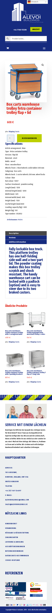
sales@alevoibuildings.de (16, 504)
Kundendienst (11, 524)
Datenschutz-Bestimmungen (17, 556)
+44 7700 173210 (20, 30)
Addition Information (17, 242)
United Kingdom (12, 482)
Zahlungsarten (11, 537)
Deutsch (34, 2)
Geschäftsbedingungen (15, 546)
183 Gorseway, (11, 472)
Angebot (36, 29)
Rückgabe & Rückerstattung (17, 533)
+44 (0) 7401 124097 (13, 491)
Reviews (12, 237)
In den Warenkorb (29, 138)
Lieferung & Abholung (14, 542)
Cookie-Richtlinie (12, 560)
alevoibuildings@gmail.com (17, 500)
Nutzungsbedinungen (14, 551)
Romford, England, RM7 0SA (16, 477)
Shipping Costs (14, 132)
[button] (43, 65)
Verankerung (10, 528)
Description (14, 233)
